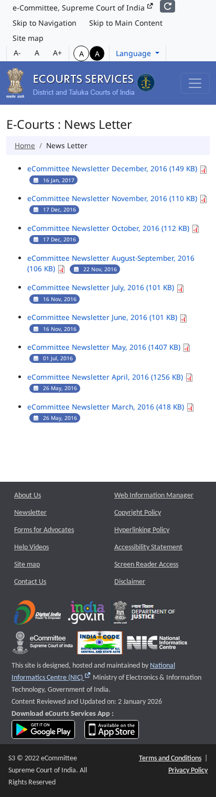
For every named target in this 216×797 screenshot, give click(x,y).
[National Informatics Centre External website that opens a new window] (157, 645)
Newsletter (30, 513)
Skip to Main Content (126, 23)
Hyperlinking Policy (141, 530)
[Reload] (167, 6)
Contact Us (30, 582)
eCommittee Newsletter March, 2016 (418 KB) (106, 407)
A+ (57, 53)
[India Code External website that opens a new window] (99, 645)
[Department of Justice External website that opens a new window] (144, 615)
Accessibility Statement (148, 547)
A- (17, 53)
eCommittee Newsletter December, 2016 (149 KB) (113, 168)
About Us (27, 495)
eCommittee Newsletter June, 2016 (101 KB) (103, 317)
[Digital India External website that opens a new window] (37, 615)
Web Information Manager (153, 495)
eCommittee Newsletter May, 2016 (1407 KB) (104, 347)
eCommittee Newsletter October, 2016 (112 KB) (109, 228)
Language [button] (134, 53)
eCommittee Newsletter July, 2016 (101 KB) (101, 287)
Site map (28, 38)
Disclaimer (129, 582)
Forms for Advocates (44, 530)
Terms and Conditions (170, 758)
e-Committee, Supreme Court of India (80, 8)
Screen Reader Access (146, 564)
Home (25, 145)
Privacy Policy (188, 770)
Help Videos (31, 547)
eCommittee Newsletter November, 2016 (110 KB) (113, 198)
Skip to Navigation (45, 23)
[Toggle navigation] (195, 83)
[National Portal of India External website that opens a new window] (87, 615)
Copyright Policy (137, 513)
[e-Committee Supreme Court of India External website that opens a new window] (43, 645)
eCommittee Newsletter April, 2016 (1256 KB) (106, 377)
